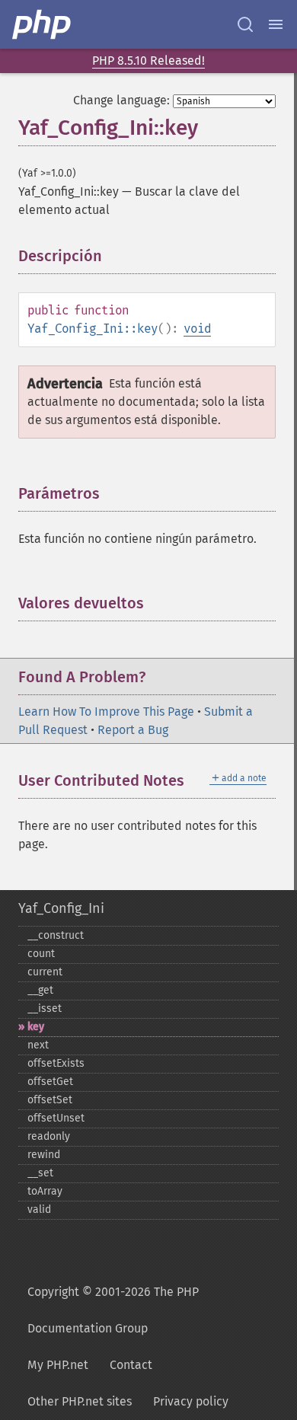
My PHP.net (57, 1365)
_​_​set (40, 1172)
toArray (44, 1191)
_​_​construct (55, 935)
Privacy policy (190, 1401)
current (44, 971)
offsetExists (56, 1063)
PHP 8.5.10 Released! (148, 60)
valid (39, 1209)
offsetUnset (56, 1118)
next (38, 1045)
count (41, 953)
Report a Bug (132, 730)
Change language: (121, 100)
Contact (131, 1365)
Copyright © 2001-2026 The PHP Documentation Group (113, 1309)
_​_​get (40, 990)
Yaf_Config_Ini (61, 908)
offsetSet (49, 1099)
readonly (48, 1136)
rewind (43, 1154)
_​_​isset (44, 1008)
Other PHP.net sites (79, 1401)
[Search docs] (245, 24)
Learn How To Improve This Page (106, 711)
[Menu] (275, 24)
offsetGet (50, 1081)
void (197, 328)
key (35, 1026)
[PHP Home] (42, 24)
